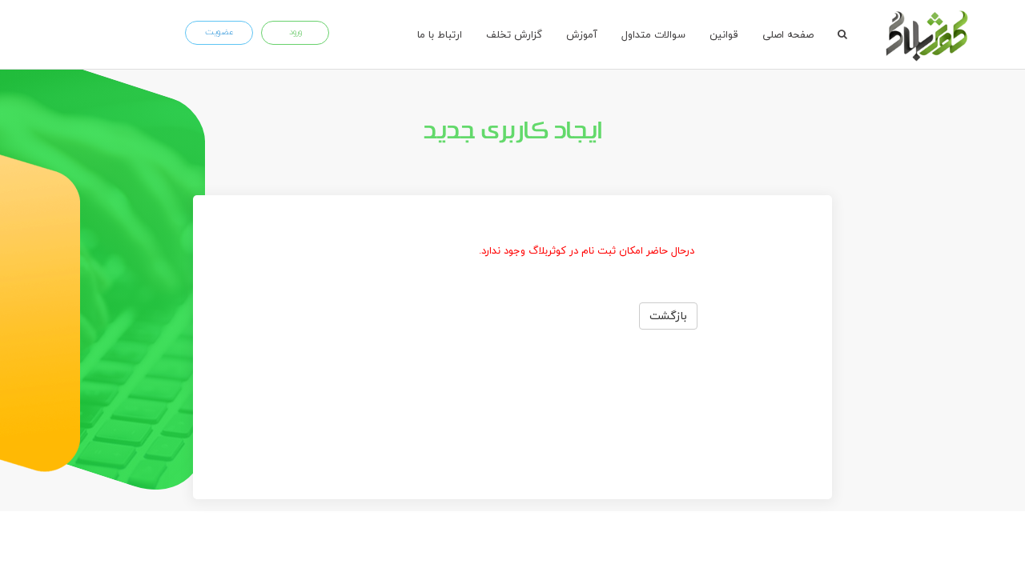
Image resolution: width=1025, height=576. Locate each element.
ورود (295, 31)
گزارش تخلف (514, 34)
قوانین (723, 34)
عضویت (219, 31)
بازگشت (668, 316)
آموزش (581, 34)
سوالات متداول (653, 34)
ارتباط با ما (439, 34)
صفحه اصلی (788, 34)
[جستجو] (842, 34)
